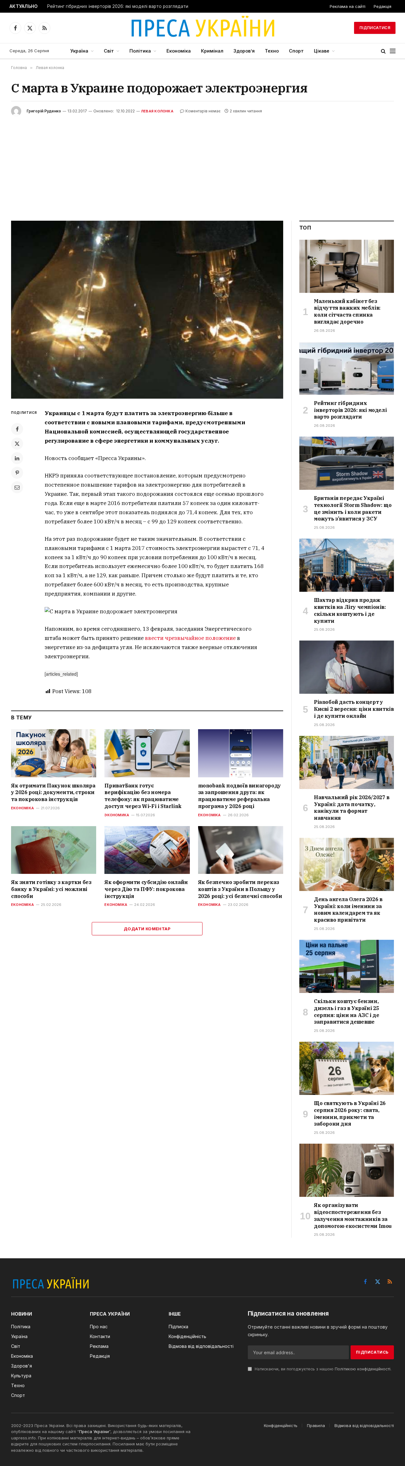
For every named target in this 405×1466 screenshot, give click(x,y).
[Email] (17, 487)
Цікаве (321, 51)
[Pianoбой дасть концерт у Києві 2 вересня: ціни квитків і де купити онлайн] (346, 667)
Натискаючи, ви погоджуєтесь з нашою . (322, 1369)
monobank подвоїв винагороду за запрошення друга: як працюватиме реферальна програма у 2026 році (239, 795)
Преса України (94, 1431)
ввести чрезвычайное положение (190, 638)
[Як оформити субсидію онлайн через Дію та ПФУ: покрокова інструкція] (147, 850)
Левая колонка (157, 111)
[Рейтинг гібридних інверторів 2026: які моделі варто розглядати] (346, 368)
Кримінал (212, 51)
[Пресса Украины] (202, 28)
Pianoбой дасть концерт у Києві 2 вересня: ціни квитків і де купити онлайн (354, 709)
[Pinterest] (17, 473)
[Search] (383, 51)
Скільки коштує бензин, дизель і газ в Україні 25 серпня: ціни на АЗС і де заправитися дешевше (346, 1011)
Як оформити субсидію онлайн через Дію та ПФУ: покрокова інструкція (146, 889)
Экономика (116, 815)
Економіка (178, 51)
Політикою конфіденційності (362, 1369)
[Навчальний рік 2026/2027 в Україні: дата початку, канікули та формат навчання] (346, 762)
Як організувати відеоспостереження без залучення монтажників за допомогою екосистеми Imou (353, 1215)
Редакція (382, 6)
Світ (109, 51)
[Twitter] (17, 444)
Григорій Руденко (44, 111)
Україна (79, 51)
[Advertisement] (202, 163)
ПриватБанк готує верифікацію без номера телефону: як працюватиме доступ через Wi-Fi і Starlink (142, 795)
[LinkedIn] (17, 458)
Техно (272, 51)
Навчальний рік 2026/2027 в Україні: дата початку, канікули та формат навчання (351, 807)
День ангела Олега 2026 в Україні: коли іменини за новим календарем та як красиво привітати (348, 909)
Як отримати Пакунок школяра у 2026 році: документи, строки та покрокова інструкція (53, 792)
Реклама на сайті (347, 6)
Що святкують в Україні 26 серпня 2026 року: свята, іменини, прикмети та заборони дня (350, 1113)
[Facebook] (17, 429)
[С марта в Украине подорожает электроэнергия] (147, 310)
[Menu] (393, 51)
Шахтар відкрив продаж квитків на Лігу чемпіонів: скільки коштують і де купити (350, 610)
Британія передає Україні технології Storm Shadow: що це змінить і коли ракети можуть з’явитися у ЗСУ (352, 508)
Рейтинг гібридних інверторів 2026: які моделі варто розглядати (117, 6)
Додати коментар (147, 928)
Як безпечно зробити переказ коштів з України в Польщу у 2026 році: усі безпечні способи (240, 889)
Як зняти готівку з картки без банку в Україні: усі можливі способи (51, 889)
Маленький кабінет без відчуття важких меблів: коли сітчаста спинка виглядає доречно (347, 311)
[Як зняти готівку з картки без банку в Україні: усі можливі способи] (53, 850)
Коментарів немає (203, 111)
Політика (140, 51)
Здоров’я (244, 51)
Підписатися (374, 27)
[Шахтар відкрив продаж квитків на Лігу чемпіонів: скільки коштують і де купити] (346, 565)
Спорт (296, 51)
